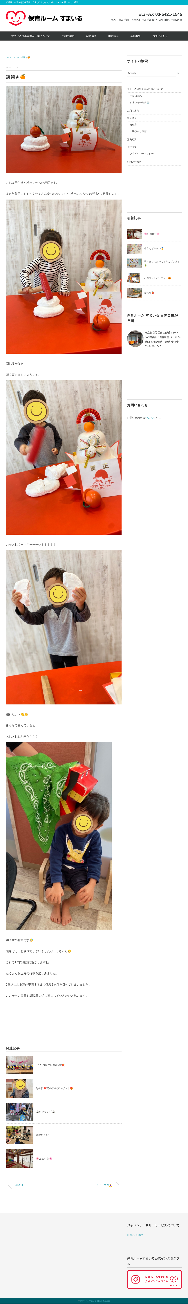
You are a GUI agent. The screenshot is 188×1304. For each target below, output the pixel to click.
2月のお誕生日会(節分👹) (50, 1064)
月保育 (133, 124)
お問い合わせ (160, 36)
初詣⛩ (19, 1185)
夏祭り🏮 (149, 292)
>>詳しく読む (135, 1234)
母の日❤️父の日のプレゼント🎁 (54, 1088)
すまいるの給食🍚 (139, 102)
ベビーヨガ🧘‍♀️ (104, 1185)
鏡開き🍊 (25, 57)
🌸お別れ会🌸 (44, 1158)
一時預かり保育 (138, 131)
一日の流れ (136, 95)
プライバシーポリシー (142, 153)
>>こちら (150, 417)
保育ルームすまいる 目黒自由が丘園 (95, 1301)
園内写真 (113, 36)
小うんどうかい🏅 (154, 248)
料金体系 (91, 36)
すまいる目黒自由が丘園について (30, 36)
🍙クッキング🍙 (45, 1111)
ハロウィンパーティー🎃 (157, 278)
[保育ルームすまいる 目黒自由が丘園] (44, 13)
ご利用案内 (68, 36)
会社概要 (135, 36)
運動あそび (42, 1134)
